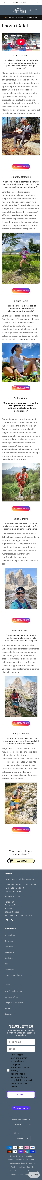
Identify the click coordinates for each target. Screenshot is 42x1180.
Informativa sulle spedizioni (14, 1171)
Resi (6, 964)
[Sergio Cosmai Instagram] (21, 835)
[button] (5, 10)
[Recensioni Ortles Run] (21, 865)
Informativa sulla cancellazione (22, 1175)
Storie (7, 1008)
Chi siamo (9, 941)
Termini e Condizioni (13, 975)
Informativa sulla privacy (25, 1159)
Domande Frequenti (13, 935)
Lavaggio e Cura (11, 997)
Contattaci (9, 947)
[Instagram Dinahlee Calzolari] (21, 296)
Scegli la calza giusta (14, 1003)
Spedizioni (9, 958)
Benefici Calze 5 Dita (13, 991)
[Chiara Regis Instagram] (21, 393)
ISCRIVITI (21, 1094)
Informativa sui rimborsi (18, 1163)
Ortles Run (19, 1156)
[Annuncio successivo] (37, 2)
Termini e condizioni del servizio (22, 1167)
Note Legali (9, 970)
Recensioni (9, 1014)
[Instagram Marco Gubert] (21, 172)
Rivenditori (9, 952)
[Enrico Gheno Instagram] (21, 514)
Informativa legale (33, 1171)
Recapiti (32, 1163)
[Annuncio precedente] (4, 2)
